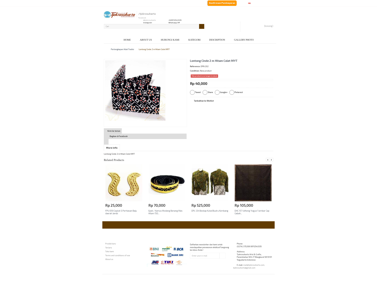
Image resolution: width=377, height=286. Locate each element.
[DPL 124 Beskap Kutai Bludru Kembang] (210, 182)
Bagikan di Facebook (119, 136)
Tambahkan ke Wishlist (204, 101)
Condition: (195, 71)
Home (127, 39)
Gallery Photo (244, 39)
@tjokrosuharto (149, 20)
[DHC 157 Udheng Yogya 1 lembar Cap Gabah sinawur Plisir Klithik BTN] (253, 182)
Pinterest (238, 92)
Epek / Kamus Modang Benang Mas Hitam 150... (165, 212)
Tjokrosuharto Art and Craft (196, 280)
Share (210, 92)
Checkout (129, 3)
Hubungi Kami (170, 39)
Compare (140, 3)
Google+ (224, 92)
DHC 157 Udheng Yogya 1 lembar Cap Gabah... (252, 212)
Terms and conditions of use (117, 255)
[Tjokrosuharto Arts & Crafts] (119, 14)
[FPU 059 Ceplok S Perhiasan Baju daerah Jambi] (123, 182)
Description (217, 39)
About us (146, 39)
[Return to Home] (104, 49)
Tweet (198, 92)
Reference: (195, 66)
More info (112, 147)
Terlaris (108, 247)
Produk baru (110, 243)
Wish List (109, 3)
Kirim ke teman (113, 131)
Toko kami (109, 251)
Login (119, 3)
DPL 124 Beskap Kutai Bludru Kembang (209, 210)
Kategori (194, 39)
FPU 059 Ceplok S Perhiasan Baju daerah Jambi (121, 212)
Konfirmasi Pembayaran (222, 3)
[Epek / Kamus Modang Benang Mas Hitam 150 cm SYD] (167, 182)
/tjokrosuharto (147, 13)
